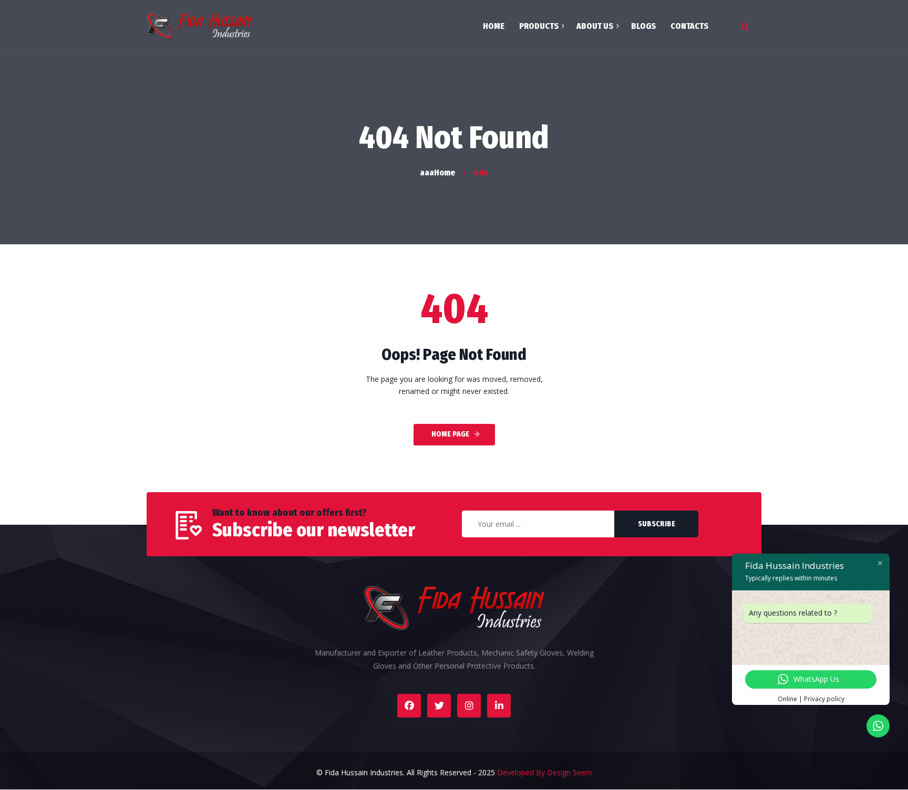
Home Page (450, 434)
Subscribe (656, 523)
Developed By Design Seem (544, 772)
